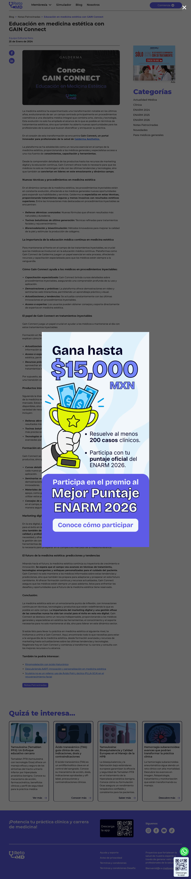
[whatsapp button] (184, 851)
